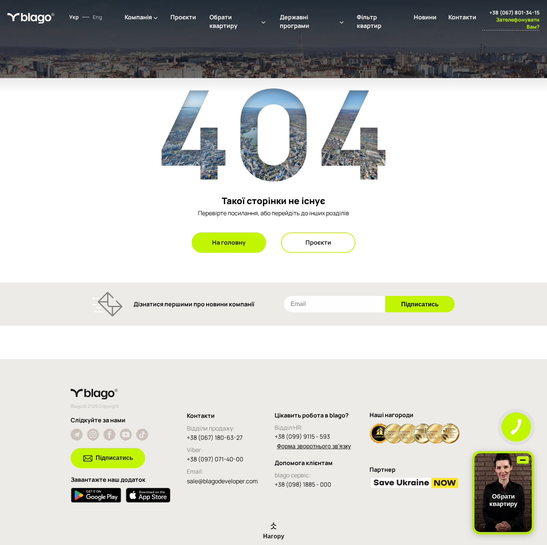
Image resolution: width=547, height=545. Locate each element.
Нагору (273, 536)
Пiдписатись (114, 458)
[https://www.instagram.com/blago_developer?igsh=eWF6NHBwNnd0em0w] (93, 435)
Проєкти (183, 17)
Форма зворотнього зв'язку (314, 446)
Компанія (138, 17)
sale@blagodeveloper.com (222, 481)
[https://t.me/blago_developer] (77, 435)
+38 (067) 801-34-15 (514, 12)
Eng (97, 16)
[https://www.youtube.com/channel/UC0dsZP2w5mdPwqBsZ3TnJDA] (126, 435)
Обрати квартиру (223, 21)
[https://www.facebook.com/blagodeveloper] (109, 435)
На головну (229, 242)
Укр (74, 16)
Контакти (462, 17)
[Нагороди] (415, 441)
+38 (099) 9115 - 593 (302, 436)
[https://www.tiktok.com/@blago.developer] (142, 435)
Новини (425, 17)
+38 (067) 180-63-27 (215, 437)
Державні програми (294, 21)
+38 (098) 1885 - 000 (303, 484)
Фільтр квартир (369, 21)
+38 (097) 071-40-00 (215, 459)
